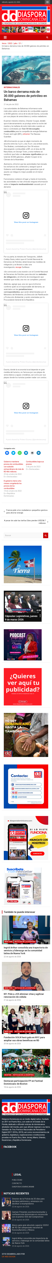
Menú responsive (47, 2)
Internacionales (12, 87)
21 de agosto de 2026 (12, 1000)
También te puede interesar (19, 912)
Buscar (45, 535)
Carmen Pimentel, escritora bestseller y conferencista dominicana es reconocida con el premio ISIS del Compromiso (30, 1214)
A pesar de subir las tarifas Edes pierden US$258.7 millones (25, 521)
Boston (8, 1075)
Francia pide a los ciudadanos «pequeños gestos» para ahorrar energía (27, 511)
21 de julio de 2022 (11, 104)
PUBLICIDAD (17, 1180)
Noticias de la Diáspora (25, 942)
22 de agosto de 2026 (12, 957)
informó (26, 134)
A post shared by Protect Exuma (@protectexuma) (26, 249)
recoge (18, 267)
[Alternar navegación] (5, 37)
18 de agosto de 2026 (12, 1087)
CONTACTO (17, 1183)
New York (8, 942)
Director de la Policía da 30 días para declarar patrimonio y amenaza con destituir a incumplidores (28, 1201)
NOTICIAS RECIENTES (16, 1193)
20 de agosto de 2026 (12, 1044)
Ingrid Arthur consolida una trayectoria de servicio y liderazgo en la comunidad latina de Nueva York (26, 950)
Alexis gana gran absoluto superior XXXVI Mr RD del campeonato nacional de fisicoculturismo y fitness (30, 1227)
